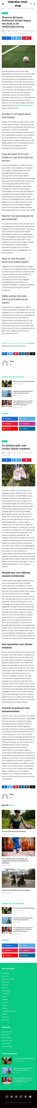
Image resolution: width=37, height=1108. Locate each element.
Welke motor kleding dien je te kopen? (16, 890)
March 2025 (5, 1035)
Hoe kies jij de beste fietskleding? (24, 381)
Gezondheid (5, 994)
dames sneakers (22, 490)
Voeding (4, 1008)
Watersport (5, 1017)
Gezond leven (6, 991)
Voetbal (5, 13)
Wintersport (5, 1020)
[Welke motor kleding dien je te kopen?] (18, 878)
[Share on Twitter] (16, 38)
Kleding (5, 441)
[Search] (34, 4)
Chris (8, 31)
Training (4, 1005)
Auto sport (5, 985)
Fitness (4, 988)
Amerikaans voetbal (8, 979)
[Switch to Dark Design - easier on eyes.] (31, 4)
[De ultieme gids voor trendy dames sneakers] (18, 475)
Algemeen (5, 976)
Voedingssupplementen (9, 1011)
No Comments (13, 33)
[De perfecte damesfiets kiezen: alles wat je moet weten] (7, 393)
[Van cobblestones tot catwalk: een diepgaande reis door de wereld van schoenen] (7, 403)
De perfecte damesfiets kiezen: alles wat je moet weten (23, 392)
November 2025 (7, 1032)
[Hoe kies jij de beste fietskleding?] (7, 383)
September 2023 (7, 1046)
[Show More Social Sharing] (33, 38)
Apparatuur (5, 982)
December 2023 (7, 1040)
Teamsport (5, 1002)
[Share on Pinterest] (26, 38)
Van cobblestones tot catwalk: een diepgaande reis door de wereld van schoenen (23, 403)
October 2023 (6, 1043)
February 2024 (6, 1038)
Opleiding (5, 999)
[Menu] (3, 4)
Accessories (5, 973)
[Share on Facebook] (6, 38)
